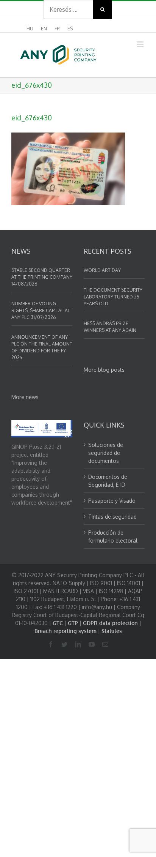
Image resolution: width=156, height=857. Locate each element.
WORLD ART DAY (102, 270)
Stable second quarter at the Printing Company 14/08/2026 (41, 277)
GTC (58, 623)
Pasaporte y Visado (112, 500)
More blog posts (104, 369)
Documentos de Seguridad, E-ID (107, 480)
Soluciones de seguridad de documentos (105, 453)
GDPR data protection (110, 623)
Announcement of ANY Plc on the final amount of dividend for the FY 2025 (41, 347)
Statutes (111, 631)
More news (25, 397)
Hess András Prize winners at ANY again (110, 326)
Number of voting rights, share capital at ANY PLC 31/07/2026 (40, 310)
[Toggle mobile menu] (141, 44)
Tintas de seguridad (112, 516)
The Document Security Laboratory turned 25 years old (113, 296)
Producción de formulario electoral (112, 536)
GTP (73, 623)
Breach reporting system (65, 631)
